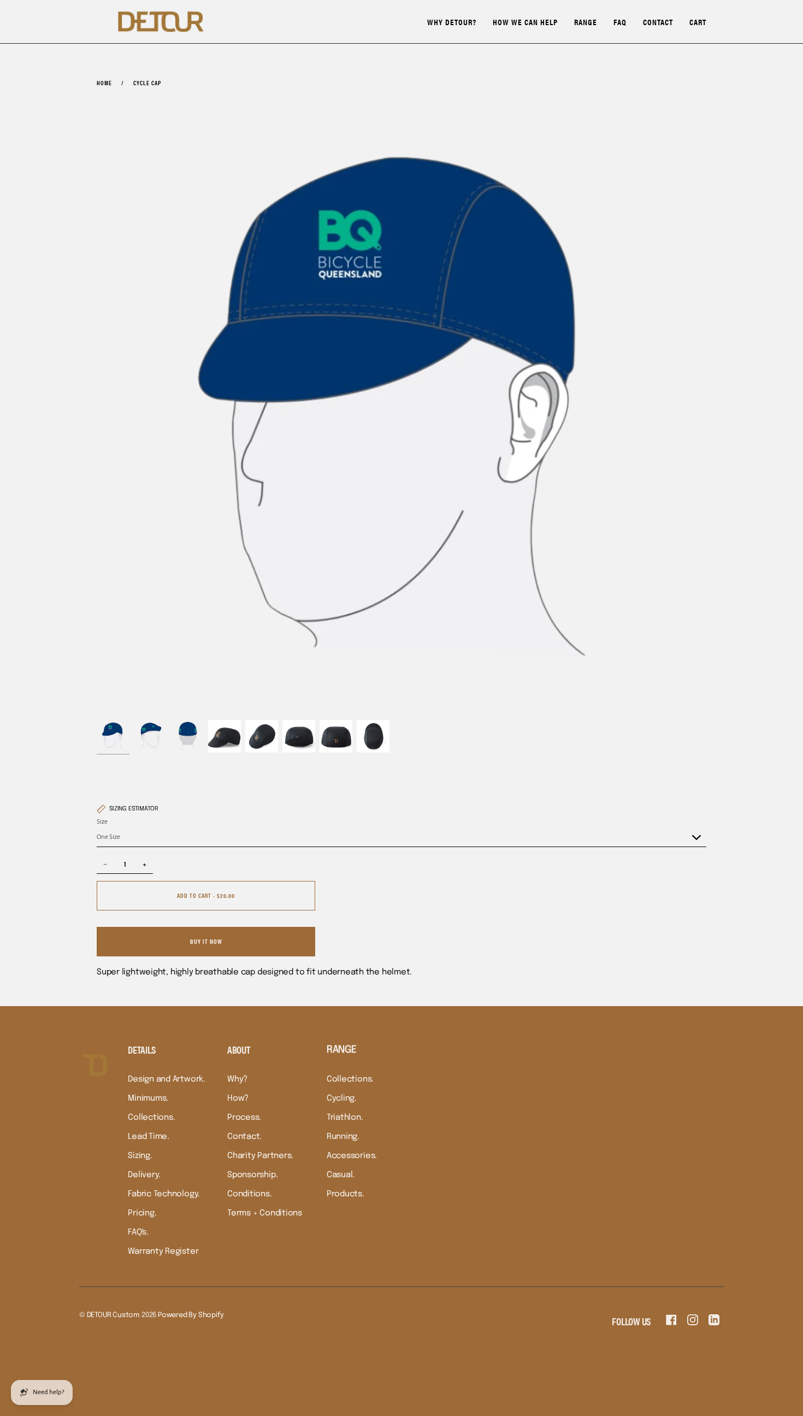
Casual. (341, 1175)
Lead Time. (148, 1136)
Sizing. (140, 1155)
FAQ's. (138, 1232)
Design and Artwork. (166, 1079)
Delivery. (144, 1175)
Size (102, 821)
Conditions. (249, 1194)
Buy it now (206, 941)
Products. (345, 1194)
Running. (343, 1136)
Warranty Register (163, 1251)
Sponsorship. (252, 1175)
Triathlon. (345, 1117)
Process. (244, 1117)
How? (238, 1098)
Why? (237, 1079)
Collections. (151, 1117)
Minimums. (148, 1098)
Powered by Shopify (191, 1315)
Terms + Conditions (264, 1213)
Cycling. (342, 1098)
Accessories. (352, 1155)
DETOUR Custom (113, 1315)
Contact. (244, 1136)
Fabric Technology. (164, 1194)
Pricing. (142, 1213)
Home (104, 83)
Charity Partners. (260, 1155)
